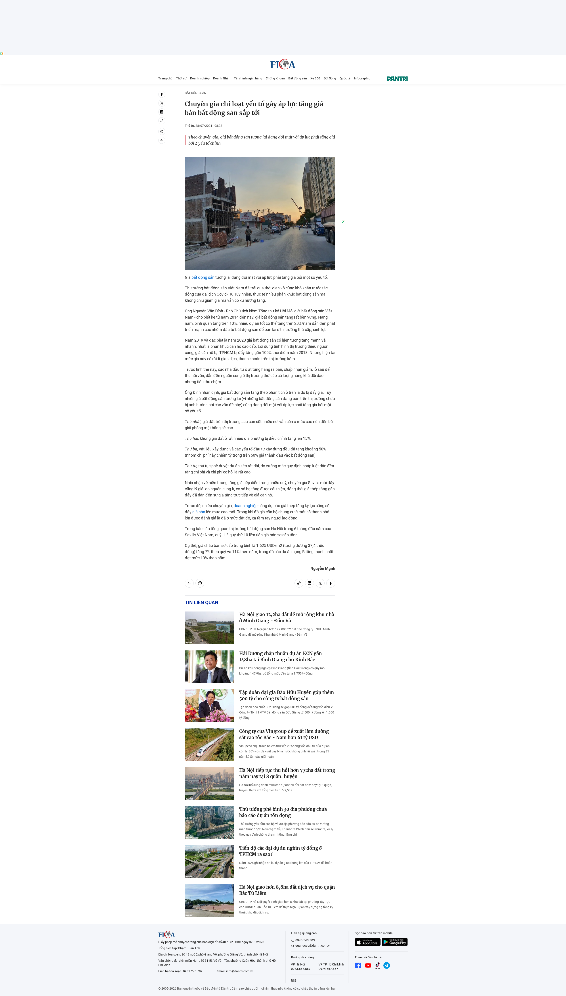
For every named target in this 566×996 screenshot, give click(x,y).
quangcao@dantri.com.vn (313, 945)
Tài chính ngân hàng (248, 78)
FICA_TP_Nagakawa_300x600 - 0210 (374, 93)
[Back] (161, 140)
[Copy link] (161, 120)
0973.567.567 (300, 969)
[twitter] (161, 103)
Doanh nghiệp (200, 78)
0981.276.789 (193, 971)
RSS (293, 980)
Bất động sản (297, 78)
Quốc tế (345, 78)
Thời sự (181, 78)
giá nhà (198, 512)
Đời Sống (330, 78)
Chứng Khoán (275, 78)
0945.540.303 (305, 940)
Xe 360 (315, 78)
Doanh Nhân (221, 78)
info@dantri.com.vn (240, 971)
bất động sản (202, 277)
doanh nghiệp (246, 505)
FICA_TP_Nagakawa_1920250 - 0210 (283, 2)
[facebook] (161, 94)
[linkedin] (161, 111)
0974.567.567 (328, 969)
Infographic (362, 78)
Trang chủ (165, 78)
